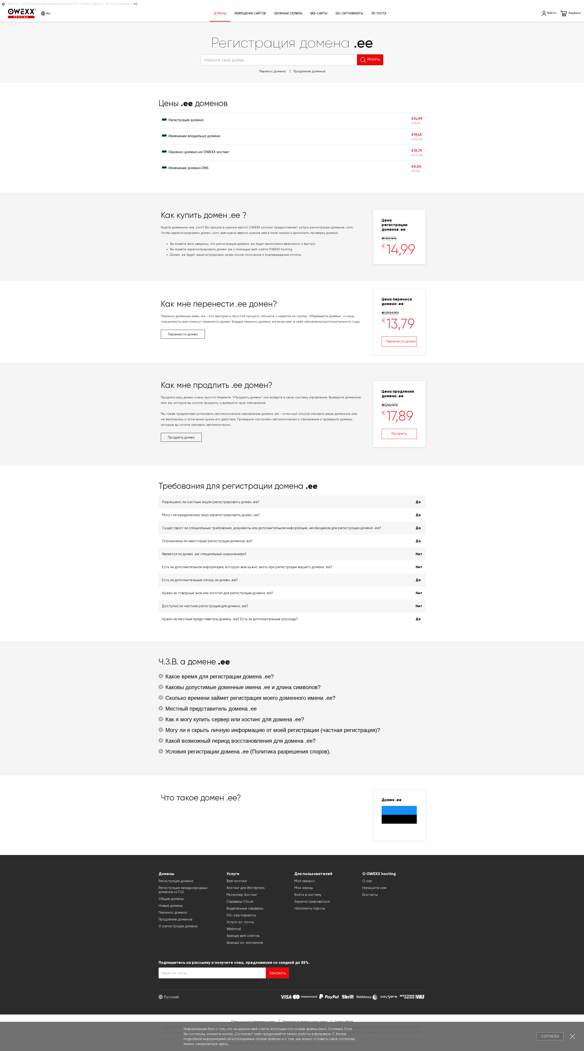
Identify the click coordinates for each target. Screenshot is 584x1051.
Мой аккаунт (304, 881)
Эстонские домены (117, 3)
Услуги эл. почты (240, 922)
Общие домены (171, 899)
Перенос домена (272, 71)
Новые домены (171, 906)
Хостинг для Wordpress (246, 888)
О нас (367, 881)
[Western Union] (412, 996)
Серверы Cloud (240, 901)
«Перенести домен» (325, 316)
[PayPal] (329, 996)
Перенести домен (401, 341)
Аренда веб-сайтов (243, 936)
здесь (223, 1044)
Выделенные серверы (245, 908)
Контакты (370, 895)
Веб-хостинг (237, 881)
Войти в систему (307, 895)
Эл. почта (378, 13)
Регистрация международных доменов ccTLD (50, 3)
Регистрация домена (176, 881)
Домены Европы (92, 3)
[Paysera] (388, 996)
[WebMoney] (367, 996)
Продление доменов (309, 71)
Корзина (575, 13)
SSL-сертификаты (349, 13)
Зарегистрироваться (312, 901)
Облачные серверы (288, 13)
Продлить (399, 433)
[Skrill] (348, 996)
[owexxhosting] (3, 3)
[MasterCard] (304, 996)
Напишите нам (374, 888)
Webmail (234, 929)
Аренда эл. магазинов (245, 943)
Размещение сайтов (250, 13)
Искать (373, 59)
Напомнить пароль (309, 908)
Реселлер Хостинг (242, 895)
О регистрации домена (178, 926)
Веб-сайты (318, 13)
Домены (13, 3)
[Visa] (286, 996)
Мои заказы (303, 888)
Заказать (277, 973)
